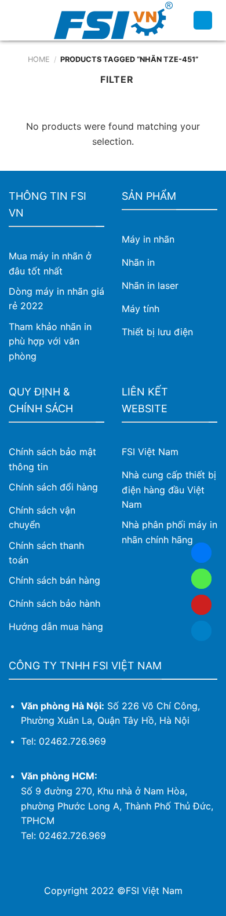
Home (39, 59)
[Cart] (203, 20)
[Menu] (16, 20)
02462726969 (201, 579)
